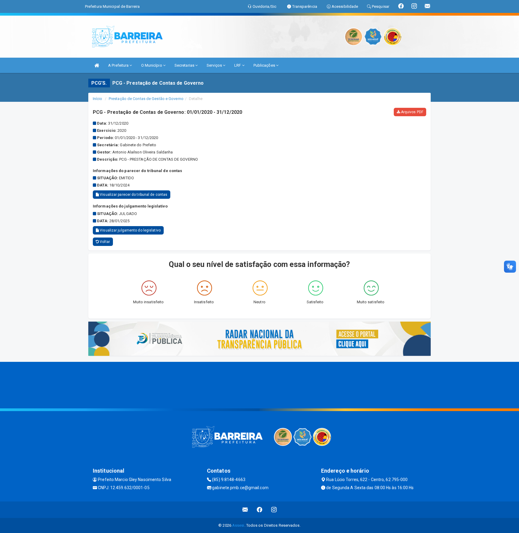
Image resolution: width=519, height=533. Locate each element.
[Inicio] (96, 65)
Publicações (264, 65)
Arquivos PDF (411, 112)
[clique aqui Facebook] (259, 509)
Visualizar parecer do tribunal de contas (133, 194)
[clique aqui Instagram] (274, 509)
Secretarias (185, 65)
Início (97, 98)
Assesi (238, 525)
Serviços (215, 65)
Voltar (104, 242)
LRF (238, 65)
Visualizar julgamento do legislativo (130, 230)
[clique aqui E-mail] (245, 509)
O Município (152, 65)
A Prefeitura (118, 65)
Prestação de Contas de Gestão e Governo (146, 98)
